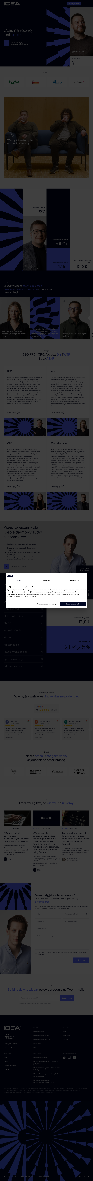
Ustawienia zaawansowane (45, 604)
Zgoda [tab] (19, 580)
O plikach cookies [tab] (73, 580)
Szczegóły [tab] (46, 580)
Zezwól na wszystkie (72, 604)
